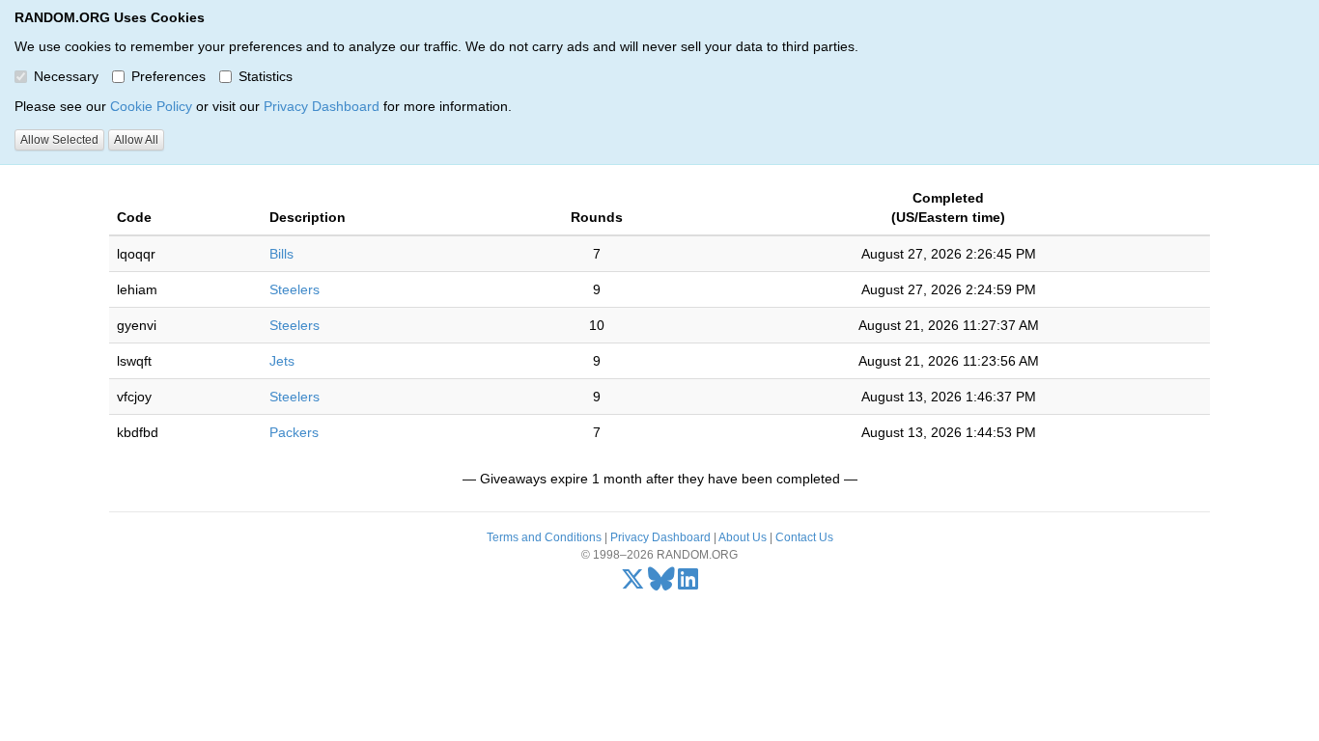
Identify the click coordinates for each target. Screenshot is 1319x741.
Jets (282, 361)
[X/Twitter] (633, 583)
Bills (281, 253)
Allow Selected (59, 140)
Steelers (294, 289)
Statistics (266, 76)
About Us (742, 537)
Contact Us (804, 537)
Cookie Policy (151, 106)
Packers (294, 432)
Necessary (66, 76)
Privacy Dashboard (321, 106)
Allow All (136, 140)
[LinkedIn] (688, 583)
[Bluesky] (661, 583)
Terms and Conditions (544, 537)
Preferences (168, 76)
